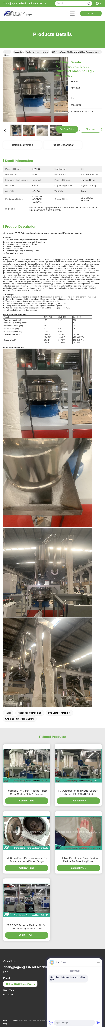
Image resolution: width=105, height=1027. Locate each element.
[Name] (89, 3)
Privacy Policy (5, 1022)
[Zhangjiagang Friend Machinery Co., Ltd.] (18, 14)
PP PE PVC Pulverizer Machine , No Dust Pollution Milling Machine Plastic (26, 927)
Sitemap (15, 1020)
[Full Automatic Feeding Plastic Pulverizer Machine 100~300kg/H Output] (78, 766)
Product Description (62, 145)
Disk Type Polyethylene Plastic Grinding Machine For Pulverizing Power (78, 860)
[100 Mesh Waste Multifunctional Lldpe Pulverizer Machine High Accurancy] (35, 89)
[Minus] (98, 962)
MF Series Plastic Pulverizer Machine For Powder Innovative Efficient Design (27, 860)
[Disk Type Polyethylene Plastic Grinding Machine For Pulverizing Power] (78, 833)
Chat (91, 13)
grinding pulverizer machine (19, 719)
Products (18, 52)
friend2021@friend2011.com (22, 984)
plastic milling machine (29, 713)
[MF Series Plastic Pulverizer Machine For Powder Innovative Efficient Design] (26, 833)
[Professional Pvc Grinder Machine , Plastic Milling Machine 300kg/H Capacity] (26, 766)
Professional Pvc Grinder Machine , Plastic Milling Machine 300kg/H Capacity (26, 792)
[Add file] (51, 1023)
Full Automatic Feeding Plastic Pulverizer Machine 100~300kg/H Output (78, 792)
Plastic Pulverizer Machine (37, 52)
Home (7, 52)
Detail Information (22, 145)
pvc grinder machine (59, 713)
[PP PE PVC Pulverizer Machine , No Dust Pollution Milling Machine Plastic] (26, 900)
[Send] (98, 1023)
